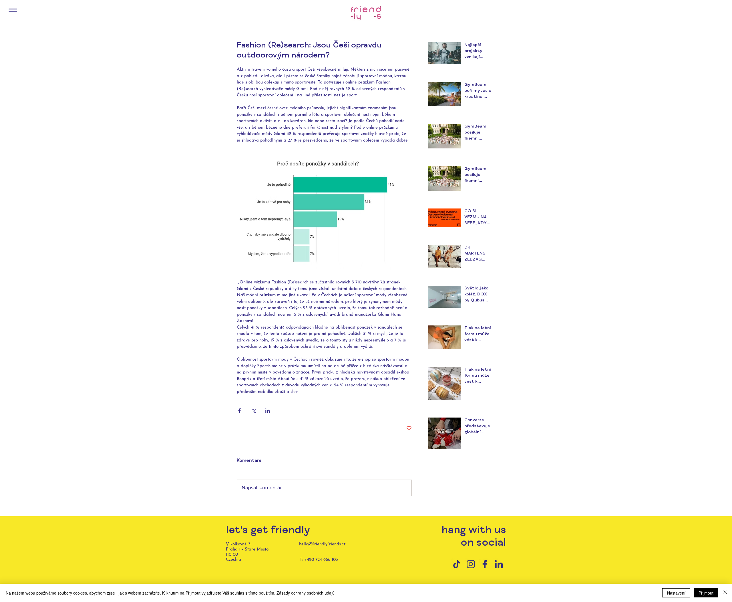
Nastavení (676, 593)
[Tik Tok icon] (456, 564)
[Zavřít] (725, 592)
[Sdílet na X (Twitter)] (253, 410)
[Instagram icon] (470, 564)
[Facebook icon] (484, 564)
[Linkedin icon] (498, 564)
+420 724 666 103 (321, 560)
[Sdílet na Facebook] (239, 410)
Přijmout (706, 593)
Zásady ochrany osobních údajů (306, 593)
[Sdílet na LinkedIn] (267, 410)
